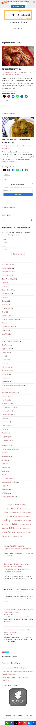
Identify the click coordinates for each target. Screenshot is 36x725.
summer (25, 532)
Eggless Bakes (7, 349)
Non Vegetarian (16, 74)
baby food (11, 504)
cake (25, 509)
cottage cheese (26, 512)
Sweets (4, 467)
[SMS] (29, 723)
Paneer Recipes (7, 414)
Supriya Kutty (8, 609)
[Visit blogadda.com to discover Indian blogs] (5, 652)
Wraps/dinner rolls (8, 497)
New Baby (5, 400)
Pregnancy (5, 437)
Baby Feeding (6, 275)
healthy (6, 520)
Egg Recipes (6, 345)
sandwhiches (6, 456)
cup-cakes (5, 330)
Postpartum (7, 440)
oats (31, 524)
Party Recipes (6, 425)
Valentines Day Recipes (9, 482)
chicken (5, 512)
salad (4, 453)
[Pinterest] (20, 723)
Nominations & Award (9, 407)
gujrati (4, 363)
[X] (16, 723)
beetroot (4, 509)
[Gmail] (25, 723)
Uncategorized (7, 478)
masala (23, 524)
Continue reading (8, 113)
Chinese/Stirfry (7, 316)
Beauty (4, 286)
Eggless (21, 516)
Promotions (6, 445)
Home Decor (6, 367)
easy (11, 516)
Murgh (27, 524)
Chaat (4, 312)
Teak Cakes (5, 471)
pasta (4, 429)
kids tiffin (14, 524)
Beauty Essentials (7, 290)
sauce (28, 528)
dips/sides (5, 334)
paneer (5, 528)
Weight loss (6, 493)
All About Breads (7, 271)
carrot (29, 509)
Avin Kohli (24, 72)
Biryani (4, 297)
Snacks (4, 460)
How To (4, 378)
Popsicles (5, 433)
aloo (3, 504)
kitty (20, 524)
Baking (4, 283)
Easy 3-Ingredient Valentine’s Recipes (14, 668)
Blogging (5, 301)
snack (4, 532)
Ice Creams (5, 382)
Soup (4, 464)
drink (6, 516)
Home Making (6, 370)
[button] (18, 4)
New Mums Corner (8, 403)
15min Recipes (6, 264)
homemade (15, 520)
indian (28, 520)
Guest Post (5, 359)
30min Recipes (6, 74)
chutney (19, 512)
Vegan (4, 486)
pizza (21, 528)
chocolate (12, 512)
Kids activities (6, 389)
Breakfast (5, 304)
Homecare (5, 374)
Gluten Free (5, 352)
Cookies (4, 323)
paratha (4, 418)
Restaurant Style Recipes (10, 449)
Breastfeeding (6, 308)
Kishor (6, 546)
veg (29, 532)
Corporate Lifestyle (8, 326)
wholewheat (17, 536)
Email (4, 239)
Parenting (5, 422)
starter (19, 532)
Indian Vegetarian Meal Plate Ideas (13, 385)
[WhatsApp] (7, 723)
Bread (8, 509)
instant (3, 524)
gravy (4, 356)
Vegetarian (5, 489)
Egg (16, 516)
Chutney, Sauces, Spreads (10, 319)
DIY (3, 337)
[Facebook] (11, 723)
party (12, 527)
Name (4, 246)
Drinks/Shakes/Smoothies (10, 341)
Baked (17, 505)
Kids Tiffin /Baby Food (9, 392)
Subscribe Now (18, 6)
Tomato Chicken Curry (11, 69)
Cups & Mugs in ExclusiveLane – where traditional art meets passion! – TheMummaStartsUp (16, 566)
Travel (4, 475)
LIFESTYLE (5, 396)
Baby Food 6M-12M (8, 279)
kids (7, 524)
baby (6, 504)
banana (28, 504)
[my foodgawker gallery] (18, 705)
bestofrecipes (6, 294)
